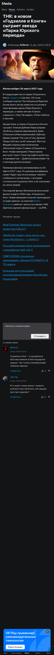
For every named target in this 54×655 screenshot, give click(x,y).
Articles (21, 9)
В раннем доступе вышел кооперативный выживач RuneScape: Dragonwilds (25, 275)
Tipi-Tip (14, 377)
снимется (15, 97)
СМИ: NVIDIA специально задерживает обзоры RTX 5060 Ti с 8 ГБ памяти (25, 260)
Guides (30, 9)
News (12, 9)
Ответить (15, 370)
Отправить (40, 336)
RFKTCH (14, 347)
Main (4, 9)
